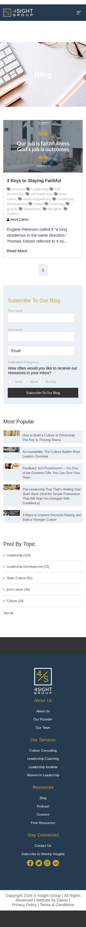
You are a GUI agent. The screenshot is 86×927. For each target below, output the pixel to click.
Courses (43, 814)
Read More (17, 251)
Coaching (57, 204)
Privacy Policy (24, 905)
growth (12, 209)
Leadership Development (28, 566)
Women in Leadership (43, 775)
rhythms (13, 214)
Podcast (43, 806)
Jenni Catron (18, 219)
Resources (43, 787)
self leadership (41, 194)
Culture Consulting (43, 750)
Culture (15, 601)
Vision (38, 204)
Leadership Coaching (43, 758)
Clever (62, 900)
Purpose (18, 189)
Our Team (43, 727)
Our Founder (43, 719)
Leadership (39, 189)
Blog (43, 798)
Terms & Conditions (57, 905)
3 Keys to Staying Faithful (34, 180)
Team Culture (19, 578)
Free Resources (43, 823)
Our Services (43, 739)
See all (8, 613)
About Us (43, 700)
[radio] (18, 383)
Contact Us (43, 845)
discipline (55, 209)
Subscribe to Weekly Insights (43, 854)
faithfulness (32, 209)
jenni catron (18, 589)
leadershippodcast (36, 199)
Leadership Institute (43, 767)
